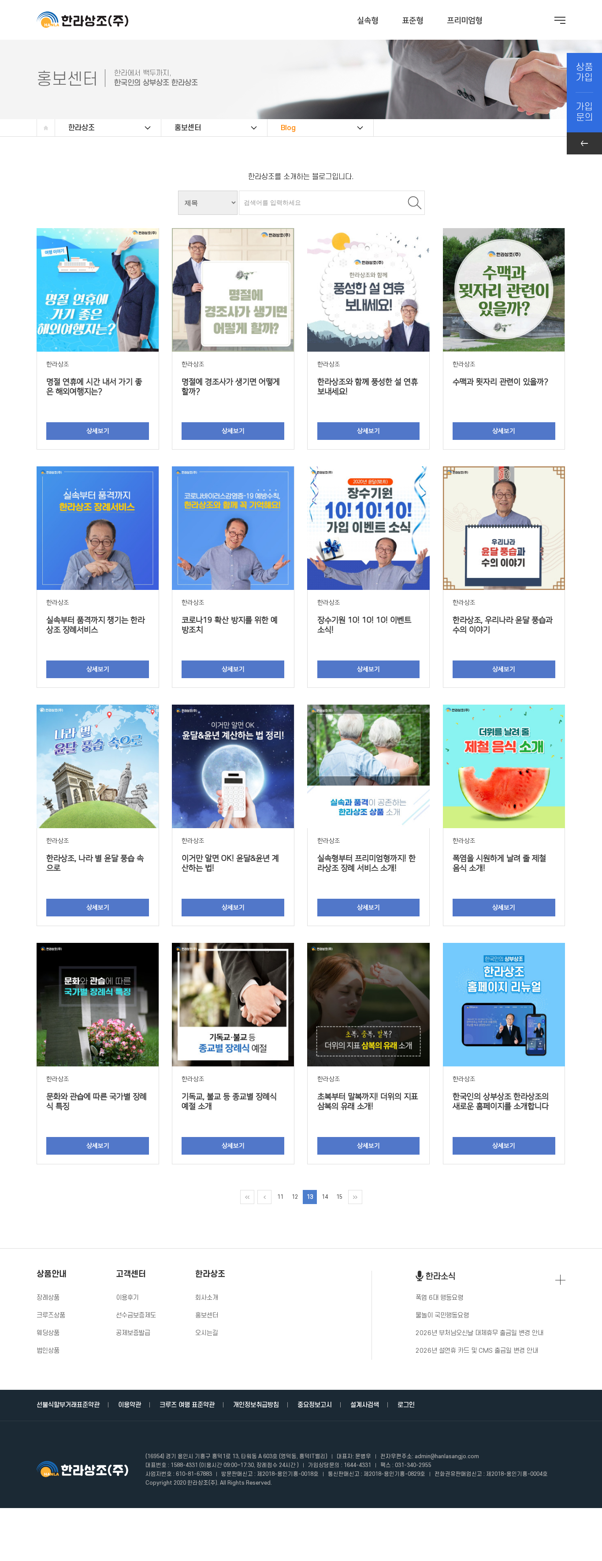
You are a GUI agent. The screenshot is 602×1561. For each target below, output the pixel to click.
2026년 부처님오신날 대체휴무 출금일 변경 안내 (479, 1333)
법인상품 (48, 1351)
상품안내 (52, 1275)
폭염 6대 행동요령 (439, 1298)
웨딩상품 (48, 1333)
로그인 (406, 1405)
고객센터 (131, 1275)
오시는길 (206, 1333)
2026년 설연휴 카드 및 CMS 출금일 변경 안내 (477, 1351)
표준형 (412, 20)
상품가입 (584, 72)
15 (339, 1197)
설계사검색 (364, 1405)
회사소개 (206, 1298)
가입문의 (584, 112)
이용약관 (129, 1405)
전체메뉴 (559, 20)
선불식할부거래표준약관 (68, 1405)
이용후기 (127, 1298)
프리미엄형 (464, 20)
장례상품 (48, 1298)
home (46, 128)
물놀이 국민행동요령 (442, 1315)
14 (325, 1197)
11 (280, 1197)
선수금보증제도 (136, 1315)
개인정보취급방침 (256, 1405)
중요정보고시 (314, 1405)
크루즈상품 (51, 1315)
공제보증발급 (133, 1333)
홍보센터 (188, 128)
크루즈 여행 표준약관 (187, 1405)
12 (295, 1197)
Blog (288, 128)
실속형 (367, 20)
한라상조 (81, 128)
